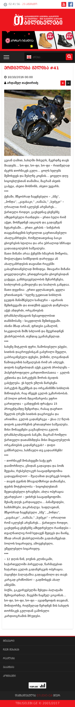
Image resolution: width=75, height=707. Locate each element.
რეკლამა (9, 658)
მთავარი (8, 641)
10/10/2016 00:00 (20, 77)
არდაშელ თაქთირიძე (22, 83)
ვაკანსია (8, 667)
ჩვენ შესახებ (11, 649)
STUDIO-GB (44, 695)
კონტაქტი (9, 676)
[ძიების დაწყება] (69, 57)
